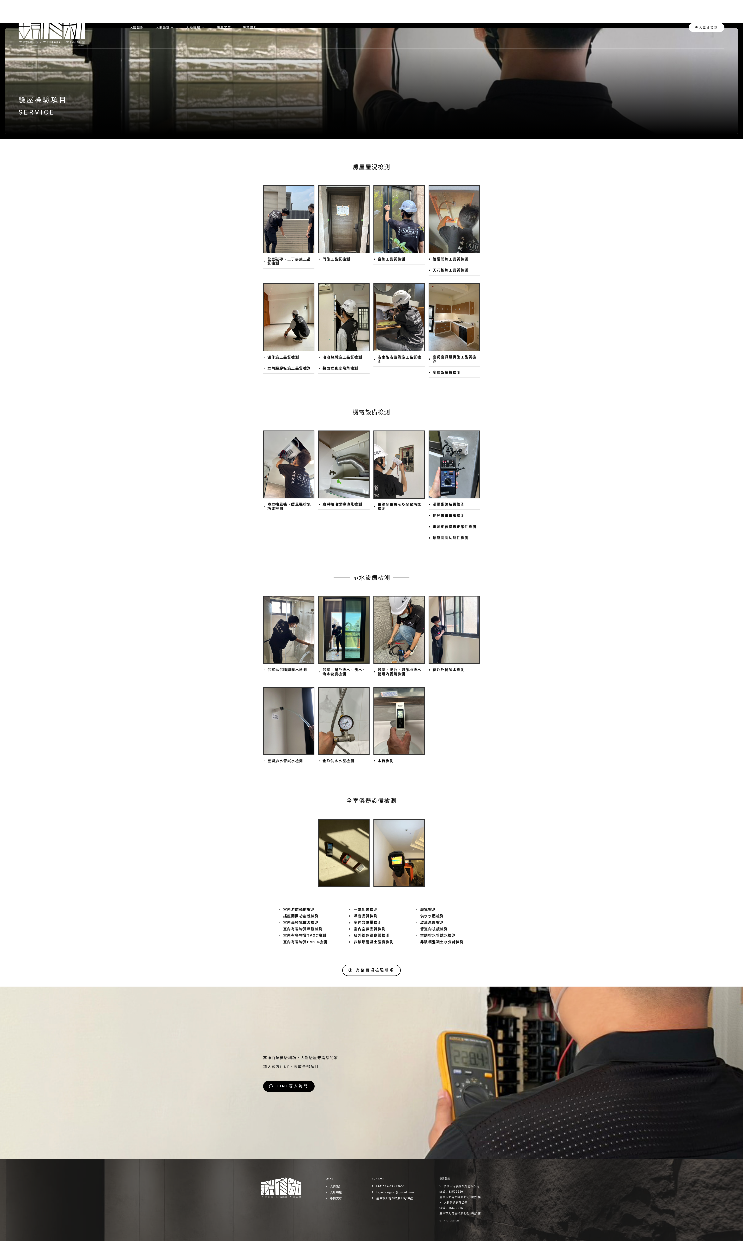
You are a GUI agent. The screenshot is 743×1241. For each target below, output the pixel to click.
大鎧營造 (137, 27)
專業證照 (250, 27)
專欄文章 (224, 27)
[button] (288, 261)
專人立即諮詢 (706, 27)
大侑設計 (163, 27)
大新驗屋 (193, 27)
